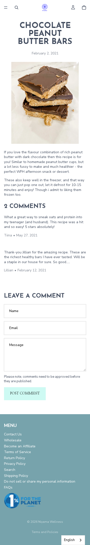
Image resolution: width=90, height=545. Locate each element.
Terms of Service (17, 452)
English (69, 540)
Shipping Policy (16, 475)
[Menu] (6, 7)
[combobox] (73, 540)
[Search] (16, 7)
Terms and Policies (45, 532)
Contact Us (13, 434)
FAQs (8, 487)
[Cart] (84, 7)
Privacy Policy (15, 463)
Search (9, 469)
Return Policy (14, 458)
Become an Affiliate (20, 446)
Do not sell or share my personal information (39, 481)
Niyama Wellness (50, 522)
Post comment (25, 393)
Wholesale (13, 440)
